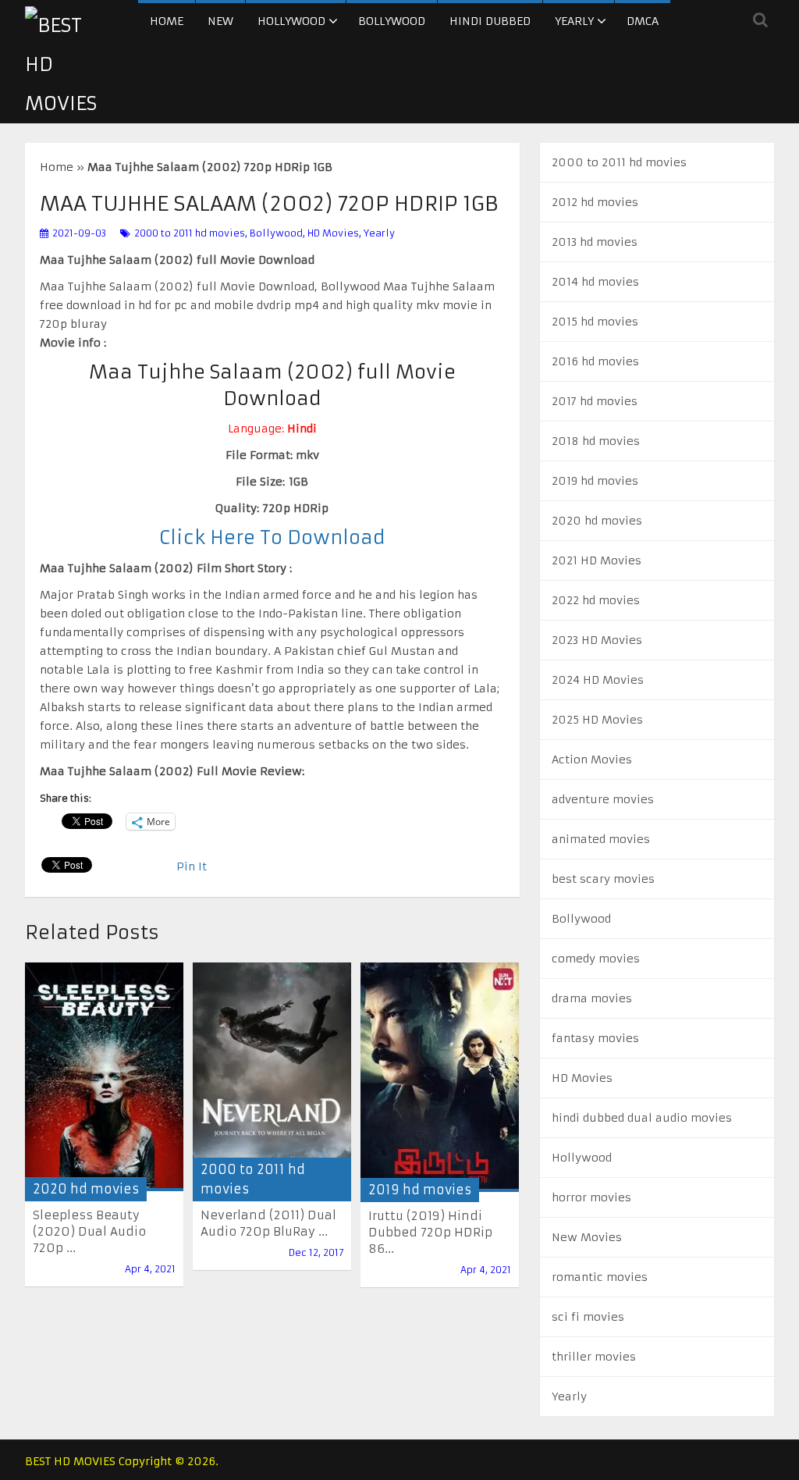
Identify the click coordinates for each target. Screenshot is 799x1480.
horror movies (591, 1197)
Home (166, 21)
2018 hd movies (596, 441)
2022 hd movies (596, 600)
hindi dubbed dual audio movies (642, 1118)
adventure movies (603, 799)
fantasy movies (595, 1038)
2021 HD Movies (596, 560)
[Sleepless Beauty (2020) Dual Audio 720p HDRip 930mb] (104, 1076)
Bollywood (391, 21)
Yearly (574, 21)
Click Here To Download (272, 538)
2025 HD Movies (597, 720)
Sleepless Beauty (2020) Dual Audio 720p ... (89, 1231)
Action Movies (592, 759)
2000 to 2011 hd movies (189, 233)
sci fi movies (588, 1317)
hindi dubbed (490, 21)
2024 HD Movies (598, 680)
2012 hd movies (595, 202)
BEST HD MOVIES (70, 1461)
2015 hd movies (595, 322)
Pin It (191, 866)
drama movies (592, 998)
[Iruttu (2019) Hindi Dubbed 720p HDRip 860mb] (439, 1077)
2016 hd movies (595, 361)
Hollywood (291, 21)
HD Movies (333, 233)
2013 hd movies (594, 242)
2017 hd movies (594, 401)
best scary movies (603, 879)
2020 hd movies (86, 1189)
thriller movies (594, 1357)
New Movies (587, 1237)
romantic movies (600, 1277)
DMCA (643, 21)
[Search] (760, 19)
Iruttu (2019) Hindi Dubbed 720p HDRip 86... (430, 1232)
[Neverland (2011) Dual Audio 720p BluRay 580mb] (272, 1076)
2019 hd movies (419, 1189)
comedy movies (596, 959)
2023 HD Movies (597, 640)
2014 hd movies (595, 282)
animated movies (601, 839)
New (220, 21)
